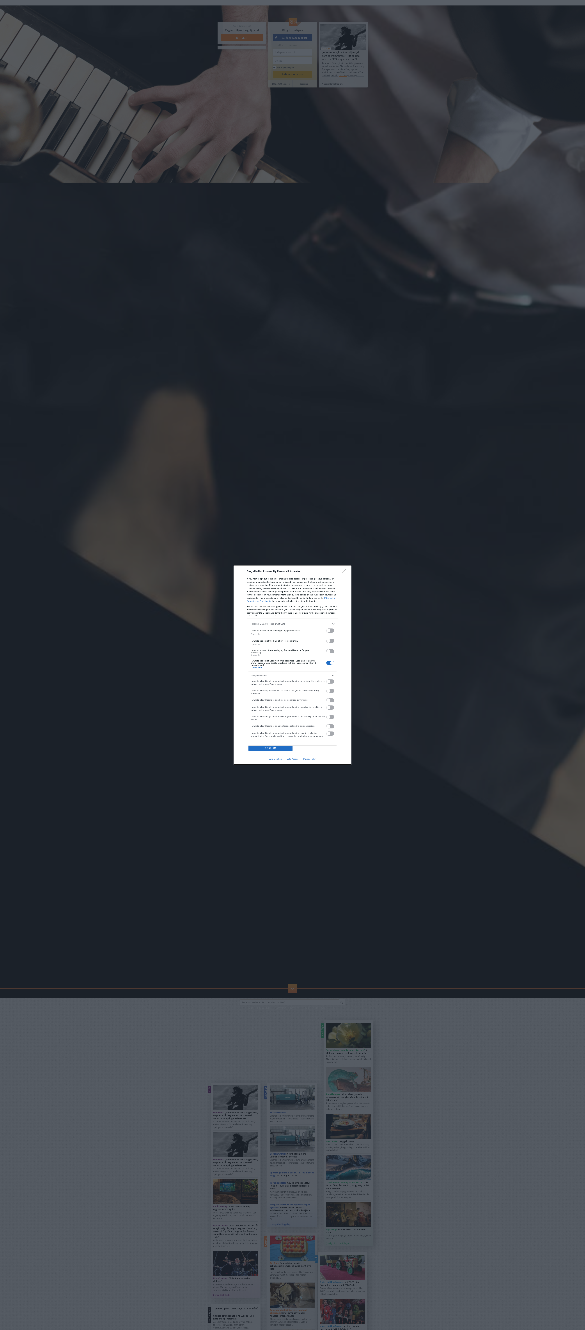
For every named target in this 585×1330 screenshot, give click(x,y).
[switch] (330, 630)
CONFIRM (270, 748)
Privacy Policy (309, 759)
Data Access (292, 759)
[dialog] (292, 665)
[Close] (345, 571)
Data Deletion (275, 759)
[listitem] (292, 623)
